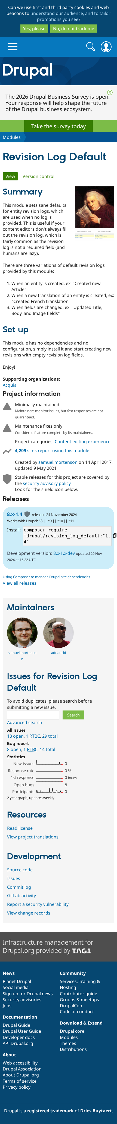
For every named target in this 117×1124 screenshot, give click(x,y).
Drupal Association (22, 1069)
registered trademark (50, 1111)
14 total (47, 749)
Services (68, 981)
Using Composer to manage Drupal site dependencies (46, 576)
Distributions (73, 1049)
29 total (50, 736)
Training (87, 981)
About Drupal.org (21, 1075)
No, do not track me (73, 29)
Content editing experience (82, 441)
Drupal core (72, 1031)
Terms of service (19, 1081)
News (9, 973)
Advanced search (24, 722)
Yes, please (34, 29)
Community (73, 973)
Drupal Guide (16, 1025)
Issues (13, 878)
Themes (68, 1043)
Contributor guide (78, 994)
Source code (20, 870)
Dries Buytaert (96, 1111)
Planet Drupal (17, 981)
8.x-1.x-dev (64, 553)
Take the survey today (58, 126)
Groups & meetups (79, 1000)
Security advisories (22, 1000)
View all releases (19, 583)
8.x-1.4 (14, 514)
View (11, 176)
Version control (38, 176)
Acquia (10, 385)
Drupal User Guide (22, 1031)
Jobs (7, 1006)
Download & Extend (81, 1023)
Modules (12, 137)
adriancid (58, 652)
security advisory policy (46, 483)
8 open (14, 749)
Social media (16, 987)
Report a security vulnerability (38, 904)
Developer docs (19, 1037)
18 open (15, 736)
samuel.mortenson (58, 462)
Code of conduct (77, 1012)
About (9, 1055)
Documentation (20, 1017)
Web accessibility (20, 1063)
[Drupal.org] (58, 71)
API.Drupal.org (18, 1043)
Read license (20, 828)
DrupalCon (71, 1006)
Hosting (68, 987)
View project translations (33, 837)
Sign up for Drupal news (28, 994)
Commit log (19, 887)
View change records (28, 913)
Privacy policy (16, 1087)
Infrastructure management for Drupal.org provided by (48, 946)
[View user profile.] (22, 646)
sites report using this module (52, 450)
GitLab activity (21, 895)
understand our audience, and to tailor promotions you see (70, 16)
